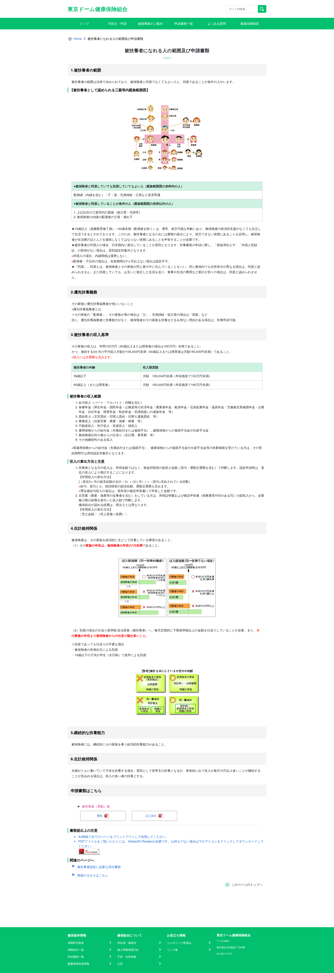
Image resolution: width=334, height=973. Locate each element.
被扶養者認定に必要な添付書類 (99, 867)
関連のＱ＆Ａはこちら (92, 875)
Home (77, 38)
